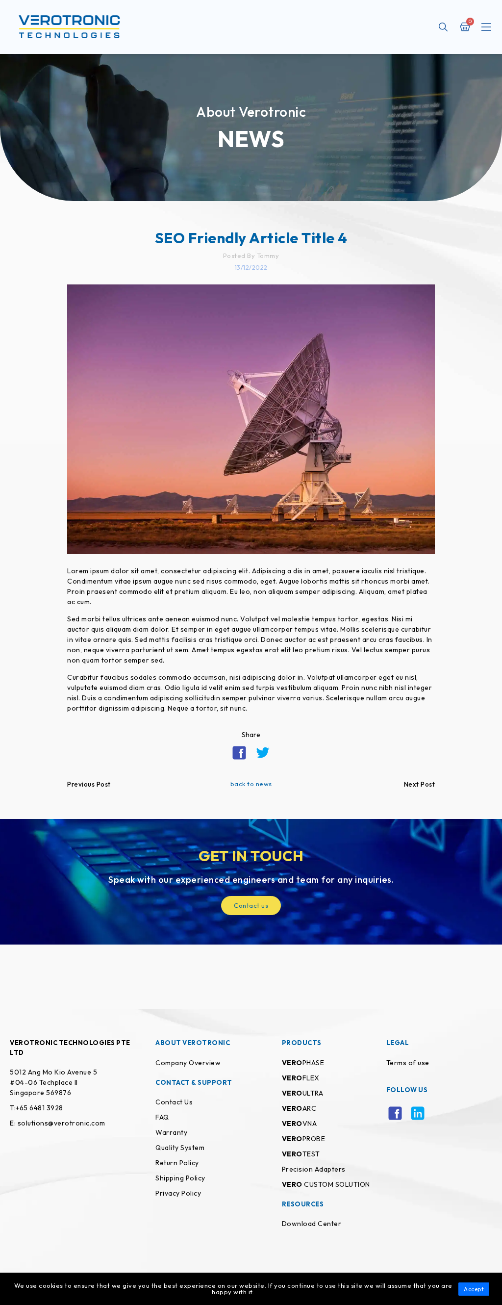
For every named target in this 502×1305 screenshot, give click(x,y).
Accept (474, 1289)
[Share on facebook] (239, 753)
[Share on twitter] (263, 753)
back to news (251, 784)
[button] (486, 27)
